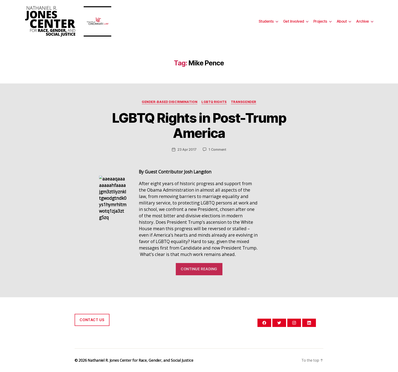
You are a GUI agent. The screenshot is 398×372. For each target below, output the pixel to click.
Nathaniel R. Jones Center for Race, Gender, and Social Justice (140, 360)
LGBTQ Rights (214, 102)
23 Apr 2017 (187, 149)
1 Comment (217, 149)
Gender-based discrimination (169, 102)
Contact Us (92, 320)
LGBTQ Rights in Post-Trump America (199, 125)
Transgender (243, 102)
